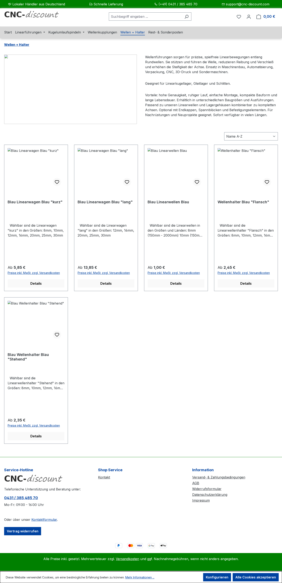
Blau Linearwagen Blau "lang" (105, 202)
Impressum (201, 500)
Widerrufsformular (207, 489)
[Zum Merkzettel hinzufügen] (57, 182)
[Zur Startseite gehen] (35, 15)
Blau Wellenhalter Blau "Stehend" (28, 356)
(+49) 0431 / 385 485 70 (178, 4)
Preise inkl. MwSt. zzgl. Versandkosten (34, 273)
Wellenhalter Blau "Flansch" (243, 202)
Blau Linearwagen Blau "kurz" (35, 202)
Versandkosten (127, 559)
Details (36, 283)
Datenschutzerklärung (209, 495)
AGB (195, 483)
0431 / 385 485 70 (21, 498)
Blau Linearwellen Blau (168, 202)
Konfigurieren (217, 577)
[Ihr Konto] (249, 16)
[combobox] (145, 16)
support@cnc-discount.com (247, 4)
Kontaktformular (44, 520)
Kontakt (104, 477)
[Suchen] (186, 16)
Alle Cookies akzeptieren (255, 577)
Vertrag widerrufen (22, 531)
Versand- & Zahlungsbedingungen (218, 477)
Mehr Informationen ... (139, 577)
